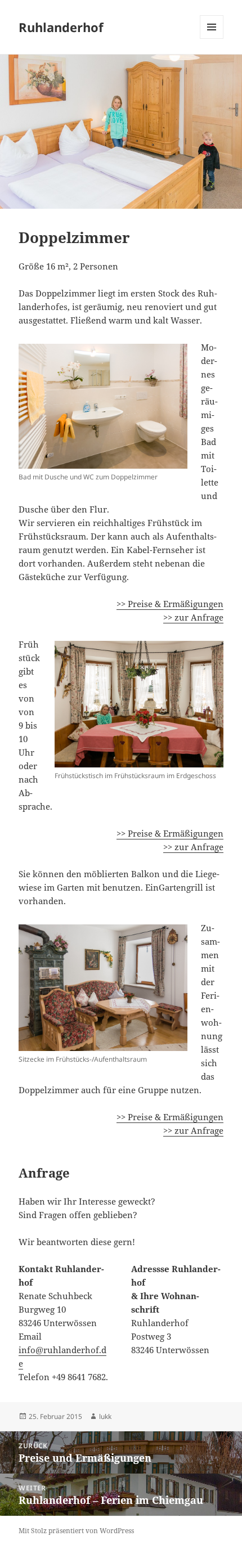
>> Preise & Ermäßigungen (169, 603)
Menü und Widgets (211, 38)
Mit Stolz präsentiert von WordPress (76, 1530)
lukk (105, 1416)
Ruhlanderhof (61, 27)
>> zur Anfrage (193, 617)
